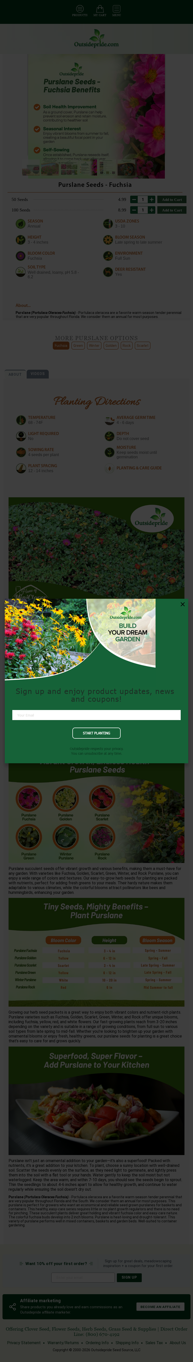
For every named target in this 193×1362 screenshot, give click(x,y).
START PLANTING (96, 733)
